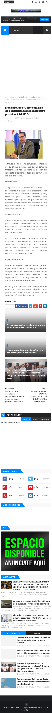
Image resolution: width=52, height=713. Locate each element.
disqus (36, 419)
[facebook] (32, 2)
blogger (26, 419)
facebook (45, 419)
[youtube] (39, 2)
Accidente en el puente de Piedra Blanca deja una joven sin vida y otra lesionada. (31, 602)
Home (7, 97)
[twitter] (36, 2)
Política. (24, 97)
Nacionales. (15, 97)
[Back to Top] (26, 704)
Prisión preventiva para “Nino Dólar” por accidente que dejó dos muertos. (25, 351)
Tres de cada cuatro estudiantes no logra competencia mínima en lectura (26, 326)
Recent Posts (13, 633)
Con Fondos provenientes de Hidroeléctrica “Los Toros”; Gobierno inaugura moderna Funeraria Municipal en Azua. (26, 374)
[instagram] (43, 2)
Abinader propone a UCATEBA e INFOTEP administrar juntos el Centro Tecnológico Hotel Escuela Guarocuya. (32, 618)
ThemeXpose (26, 710)
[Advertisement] (26, 61)
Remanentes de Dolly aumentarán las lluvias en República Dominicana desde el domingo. (33, 682)
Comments (38, 633)
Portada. (32, 97)
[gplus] (46, 2)
